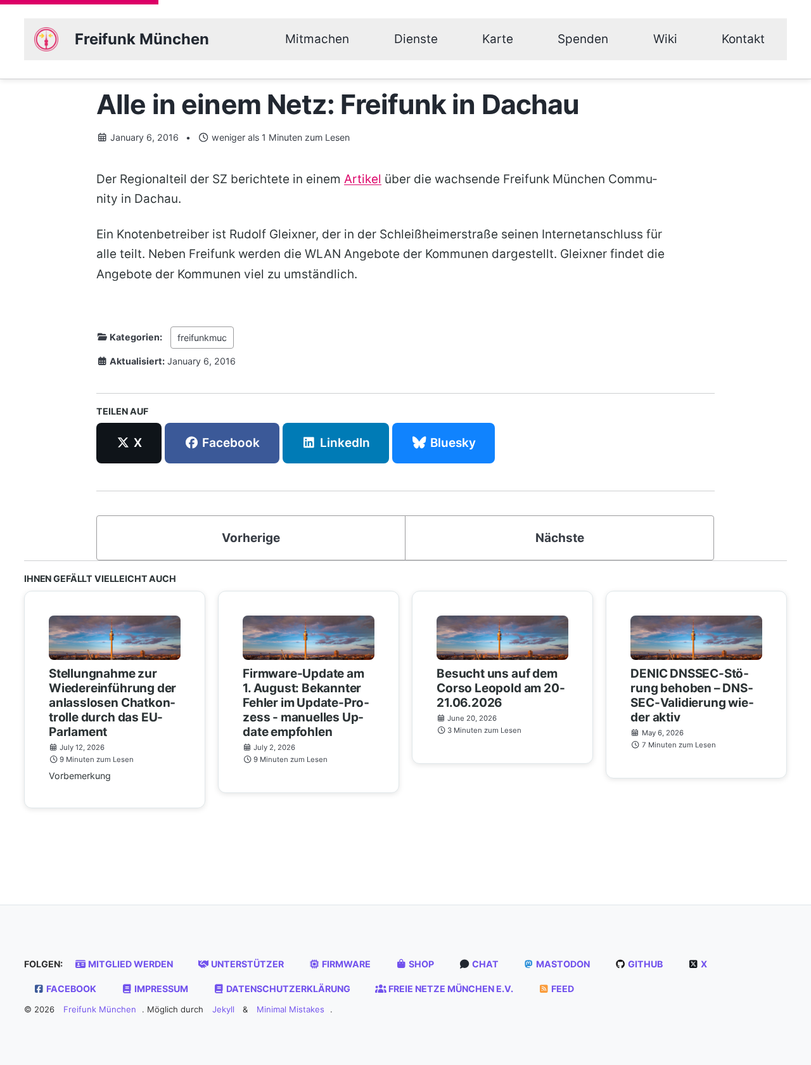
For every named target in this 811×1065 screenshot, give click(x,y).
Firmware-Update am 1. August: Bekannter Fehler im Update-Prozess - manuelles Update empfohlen (306, 702)
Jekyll (223, 1009)
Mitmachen (317, 39)
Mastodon (562, 963)
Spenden (583, 39)
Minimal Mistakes (290, 1009)
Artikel (362, 178)
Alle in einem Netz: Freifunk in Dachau (338, 104)
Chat (484, 963)
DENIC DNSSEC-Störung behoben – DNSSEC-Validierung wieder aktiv (691, 695)
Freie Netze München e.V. (449, 988)
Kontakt (743, 39)
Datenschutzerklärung (287, 988)
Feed (561, 988)
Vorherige (251, 538)
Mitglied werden (129, 963)
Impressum (160, 988)
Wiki (665, 39)
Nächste (559, 538)
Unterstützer (246, 963)
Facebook (70, 988)
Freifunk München (142, 39)
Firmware (345, 963)
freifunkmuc (202, 337)
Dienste (416, 39)
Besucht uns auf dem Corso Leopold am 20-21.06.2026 (501, 688)
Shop (420, 963)
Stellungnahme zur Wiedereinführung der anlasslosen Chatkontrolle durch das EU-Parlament (112, 702)
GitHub (644, 963)
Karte (497, 39)
